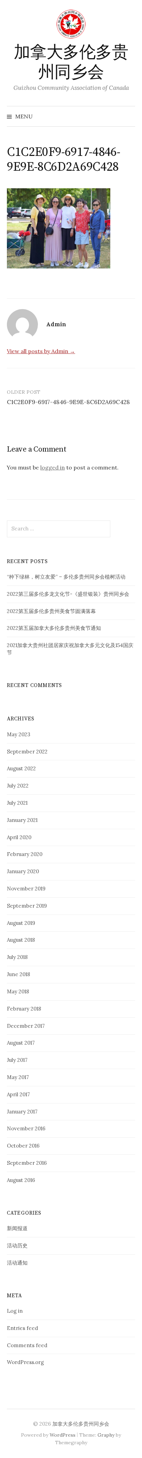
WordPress (62, 1435)
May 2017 (18, 1077)
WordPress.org (25, 1362)
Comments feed (27, 1345)
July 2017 (17, 1060)
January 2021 (22, 820)
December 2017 (26, 1026)
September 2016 (27, 1163)
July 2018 (17, 957)
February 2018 (24, 1008)
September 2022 (27, 751)
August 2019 (21, 923)
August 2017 (21, 1042)
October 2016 (23, 1145)
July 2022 (18, 785)
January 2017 (22, 1111)
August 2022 (21, 768)
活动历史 (17, 1245)
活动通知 (17, 1262)
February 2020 (24, 854)
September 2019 (27, 905)
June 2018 (18, 974)
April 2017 (18, 1094)
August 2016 (21, 1180)
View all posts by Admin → (41, 351)
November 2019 (26, 888)
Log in (15, 1311)
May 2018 (18, 991)
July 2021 (17, 803)
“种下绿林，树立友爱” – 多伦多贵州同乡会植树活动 (66, 576)
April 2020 (19, 837)
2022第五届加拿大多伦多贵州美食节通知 (54, 628)
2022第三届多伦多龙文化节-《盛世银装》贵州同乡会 (68, 594)
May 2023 (18, 734)
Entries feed (22, 1328)
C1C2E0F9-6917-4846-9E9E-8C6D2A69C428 (68, 402)
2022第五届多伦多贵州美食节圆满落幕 (51, 611)
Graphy (106, 1435)
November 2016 (26, 1128)
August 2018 (21, 940)
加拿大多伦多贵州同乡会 (71, 62)
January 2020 (23, 871)
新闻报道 (17, 1228)
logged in (52, 467)
